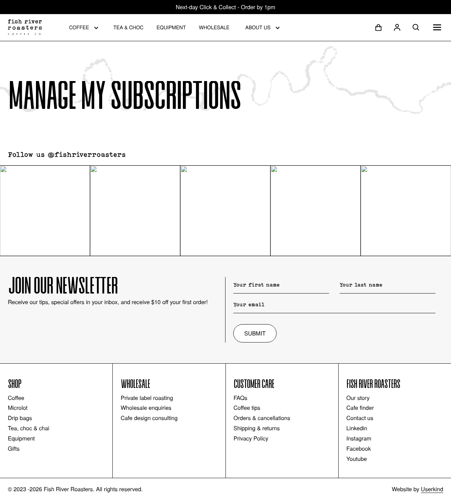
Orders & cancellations (262, 417)
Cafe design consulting (149, 417)
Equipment (171, 27)
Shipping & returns (257, 428)
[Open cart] (378, 27)
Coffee (79, 27)
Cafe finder (360, 407)
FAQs (240, 397)
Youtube (356, 458)
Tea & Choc (128, 27)
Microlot (17, 407)
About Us (258, 27)
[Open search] (416, 27)
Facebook (358, 448)
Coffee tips (247, 407)
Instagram (358, 438)
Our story (358, 397)
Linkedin (356, 428)
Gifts (13, 448)
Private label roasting (147, 397)
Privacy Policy (251, 438)
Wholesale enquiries (146, 407)
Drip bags (20, 417)
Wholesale (214, 27)
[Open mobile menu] (437, 27)
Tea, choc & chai (28, 428)
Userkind (432, 489)
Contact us (359, 417)
